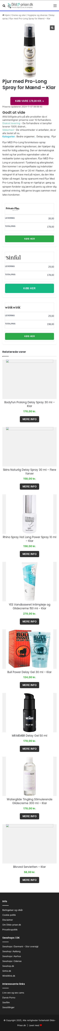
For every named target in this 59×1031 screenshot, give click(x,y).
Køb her (29, 238)
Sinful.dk (6, 971)
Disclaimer (7, 920)
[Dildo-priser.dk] (20, 5)
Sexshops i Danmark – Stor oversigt (20, 946)
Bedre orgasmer (26, 136)
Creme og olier (18, 15)
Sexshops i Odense (12, 961)
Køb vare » (29, 101)
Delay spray (43, 136)
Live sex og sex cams (13, 992)
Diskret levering (11, 123)
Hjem (7, 15)
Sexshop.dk (8, 966)
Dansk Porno (8, 997)
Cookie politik (9, 915)
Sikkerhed (8, 129)
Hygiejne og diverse (37, 15)
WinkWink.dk (8, 976)
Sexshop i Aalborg (11, 951)
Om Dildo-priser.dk (11, 924)
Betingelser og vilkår (12, 910)
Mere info (29, 419)
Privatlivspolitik (9, 929)
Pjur (53, 136)
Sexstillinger (8, 1007)
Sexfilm (6, 1002)
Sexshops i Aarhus (11, 956)
